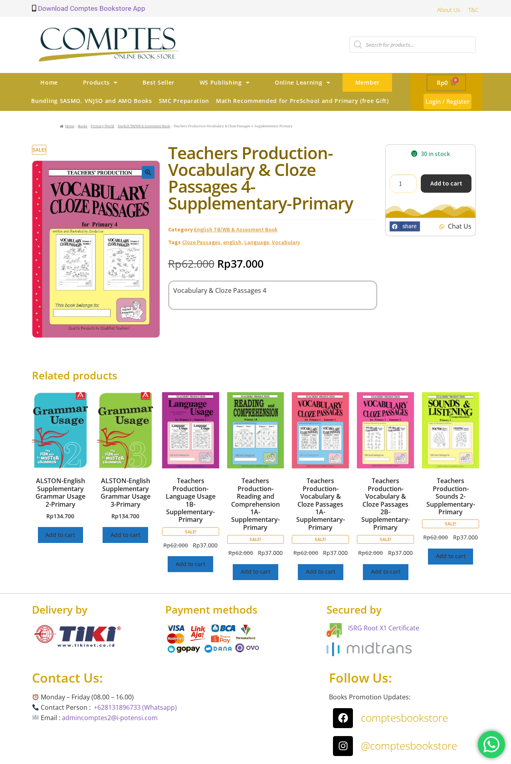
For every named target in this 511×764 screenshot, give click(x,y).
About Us (448, 10)
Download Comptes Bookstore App (90, 8)
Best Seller (158, 82)
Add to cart (446, 183)
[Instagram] (343, 746)
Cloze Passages (201, 242)
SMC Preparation (184, 101)
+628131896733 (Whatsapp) (135, 707)
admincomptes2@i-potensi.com (110, 717)
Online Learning (299, 82)
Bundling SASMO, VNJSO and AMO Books (91, 101)
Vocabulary (286, 242)
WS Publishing (221, 82)
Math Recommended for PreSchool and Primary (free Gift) (302, 101)
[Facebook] (343, 718)
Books (82, 126)
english (232, 242)
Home (49, 82)
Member (367, 82)
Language (256, 242)
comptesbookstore (404, 718)
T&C (473, 10)
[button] (148, 172)
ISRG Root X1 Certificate (383, 628)
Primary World (102, 126)
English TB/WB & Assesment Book (144, 126)
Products (96, 82)
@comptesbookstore (409, 745)
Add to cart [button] (60, 535)
